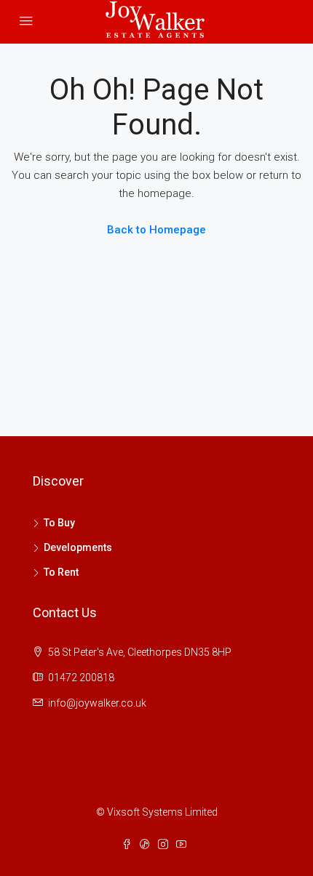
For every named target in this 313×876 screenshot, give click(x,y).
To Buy (59, 523)
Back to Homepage (156, 229)
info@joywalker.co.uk (97, 703)
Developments (78, 547)
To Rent (61, 572)
